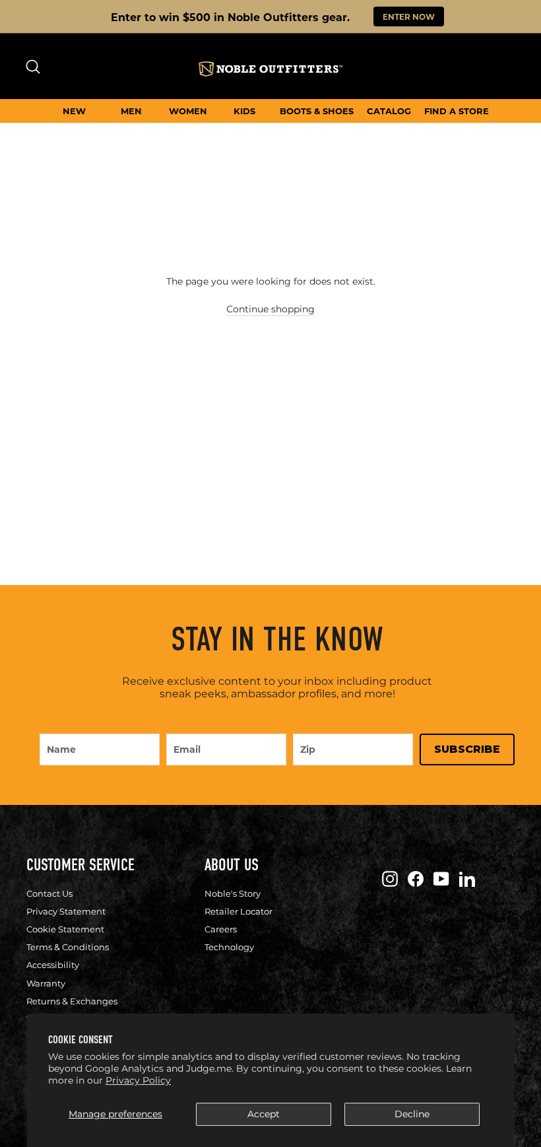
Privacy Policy (138, 1080)
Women (188, 110)
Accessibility (52, 964)
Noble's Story (233, 893)
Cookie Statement (65, 929)
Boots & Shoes (317, 110)
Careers (221, 929)
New (74, 110)
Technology (229, 947)
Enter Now (409, 16)
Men (131, 110)
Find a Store (456, 110)
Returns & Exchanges (71, 1001)
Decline (412, 1114)
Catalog (389, 110)
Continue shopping (270, 309)
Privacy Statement (66, 911)
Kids (244, 110)
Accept (263, 1114)
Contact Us (49, 893)
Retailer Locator (238, 911)
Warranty (45, 983)
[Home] (270, 69)
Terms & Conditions (67, 947)
